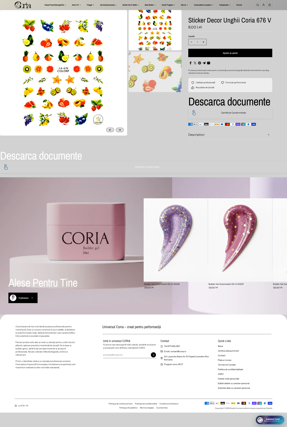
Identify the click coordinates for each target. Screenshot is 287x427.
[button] (269, 5)
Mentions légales (147, 408)
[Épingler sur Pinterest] (199, 63)
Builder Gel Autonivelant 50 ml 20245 (162, 284)
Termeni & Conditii (227, 364)
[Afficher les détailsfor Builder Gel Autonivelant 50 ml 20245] (176, 240)
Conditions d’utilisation (169, 404)
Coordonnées (162, 408)
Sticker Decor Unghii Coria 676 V (229, 20)
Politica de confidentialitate (230, 369)
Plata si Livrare (224, 360)
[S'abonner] (153, 354)
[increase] (203, 42)
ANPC (221, 374)
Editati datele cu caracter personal (233, 383)
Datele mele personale (228, 378)
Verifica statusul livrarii (228, 350)
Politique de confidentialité (146, 404)
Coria (232, 408)
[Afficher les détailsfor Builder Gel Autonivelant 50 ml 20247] (240, 240)
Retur (220, 346)
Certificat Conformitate (233, 112)
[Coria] (23, 4)
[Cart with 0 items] (269, 5)
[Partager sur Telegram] (204, 63)
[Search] (257, 5)
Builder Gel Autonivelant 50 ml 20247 (226, 284)
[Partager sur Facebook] (190, 63)
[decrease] (191, 42)
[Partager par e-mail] (208, 63)
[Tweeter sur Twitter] (195, 63)
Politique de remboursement (121, 404)
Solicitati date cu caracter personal (234, 388)
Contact (221, 355)
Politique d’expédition (128, 408)
